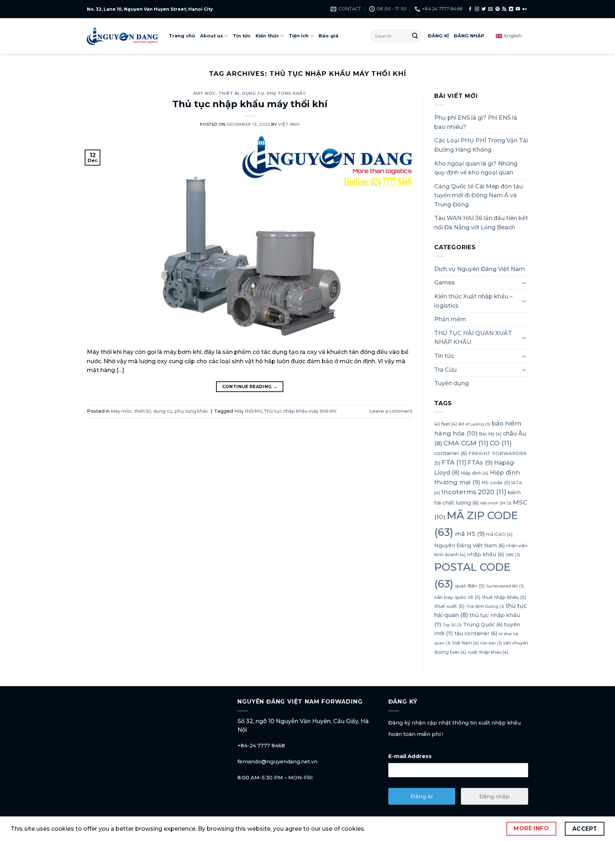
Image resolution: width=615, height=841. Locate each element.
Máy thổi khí (248, 411)
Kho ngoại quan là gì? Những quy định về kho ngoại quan (475, 168)
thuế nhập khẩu (504, 597)
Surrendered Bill (505, 586)
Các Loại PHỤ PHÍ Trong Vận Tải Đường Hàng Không (481, 145)
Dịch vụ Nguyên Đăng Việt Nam (479, 269)
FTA (454, 463)
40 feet (445, 424)
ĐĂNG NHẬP (469, 35)
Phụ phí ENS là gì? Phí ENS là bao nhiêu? (475, 122)
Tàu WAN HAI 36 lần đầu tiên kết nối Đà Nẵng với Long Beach (481, 223)
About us (211, 35)
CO (500, 443)
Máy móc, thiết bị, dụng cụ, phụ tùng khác (249, 93)
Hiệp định (474, 473)
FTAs (480, 462)
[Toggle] (524, 282)
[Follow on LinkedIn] (511, 9)
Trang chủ (182, 35)
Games (444, 283)
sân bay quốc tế (457, 597)
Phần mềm (450, 319)
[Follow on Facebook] (470, 9)
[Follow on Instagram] (477, 9)
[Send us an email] (490, 9)
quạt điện (470, 586)
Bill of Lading (474, 424)
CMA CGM (465, 443)
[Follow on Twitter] (484, 9)
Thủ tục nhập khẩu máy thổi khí (249, 103)
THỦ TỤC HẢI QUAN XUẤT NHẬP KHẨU (473, 338)
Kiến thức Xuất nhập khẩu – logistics (473, 301)
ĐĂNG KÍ (438, 35)
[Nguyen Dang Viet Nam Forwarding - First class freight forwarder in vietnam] (122, 36)
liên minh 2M (495, 503)
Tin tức (242, 35)
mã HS (470, 533)
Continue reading (250, 386)
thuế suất (449, 606)
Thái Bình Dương (485, 607)
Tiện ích (299, 35)
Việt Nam (465, 643)
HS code (496, 482)
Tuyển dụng (451, 383)
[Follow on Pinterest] (497, 9)
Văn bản (491, 643)
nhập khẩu (485, 555)
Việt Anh (288, 124)
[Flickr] (524, 9)
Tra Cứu (445, 369)
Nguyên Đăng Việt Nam (469, 545)
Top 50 (452, 625)
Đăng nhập (494, 796)
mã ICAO (499, 534)
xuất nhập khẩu (488, 652)
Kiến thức (267, 35)
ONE (512, 555)
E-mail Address (410, 756)
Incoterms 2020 (473, 492)
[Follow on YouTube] (518, 9)
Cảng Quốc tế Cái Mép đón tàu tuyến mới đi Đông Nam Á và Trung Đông (478, 195)
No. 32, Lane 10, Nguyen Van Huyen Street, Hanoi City (150, 9)
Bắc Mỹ (490, 434)
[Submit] (415, 36)
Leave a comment (390, 411)
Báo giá (328, 35)
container (450, 453)
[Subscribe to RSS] (504, 9)
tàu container (475, 634)
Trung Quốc (483, 624)
